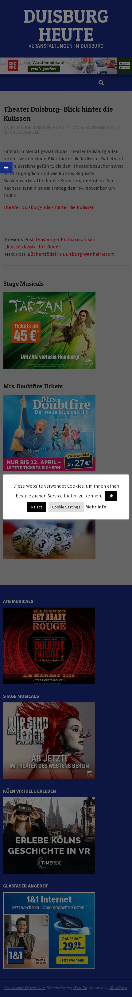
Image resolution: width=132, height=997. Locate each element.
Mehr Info (96, 507)
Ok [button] (110, 496)
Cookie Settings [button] (66, 507)
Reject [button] (36, 507)
